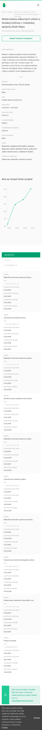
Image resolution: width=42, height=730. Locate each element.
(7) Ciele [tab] (7, 260)
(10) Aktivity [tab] (9, 255)
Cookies (5, 727)
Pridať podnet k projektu (21, 38)
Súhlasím (37, 718)
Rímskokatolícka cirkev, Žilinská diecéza (18, 30)
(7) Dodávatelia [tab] (10, 265)
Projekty (10, 12)
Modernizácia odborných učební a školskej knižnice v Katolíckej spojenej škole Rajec (26, 14)
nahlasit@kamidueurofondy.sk (22, 700)
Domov (4, 12)
